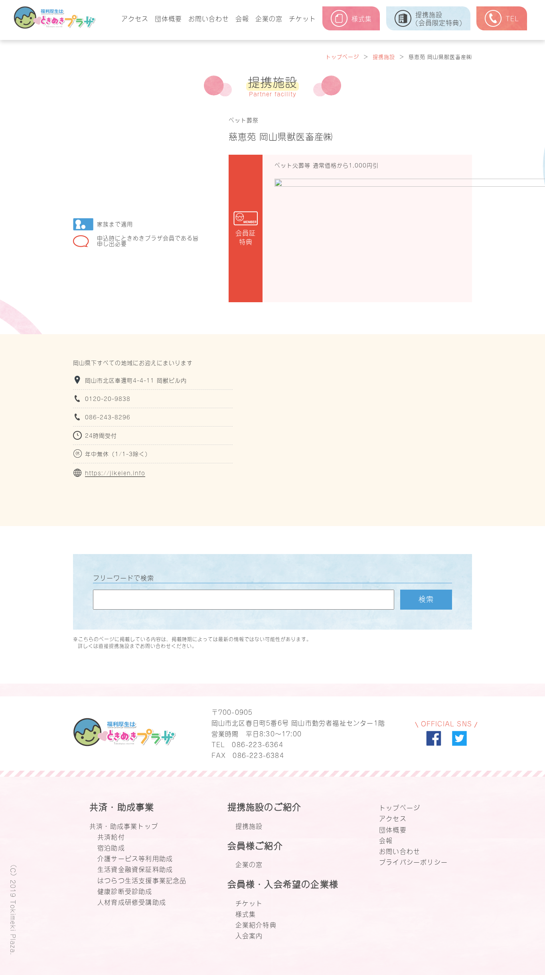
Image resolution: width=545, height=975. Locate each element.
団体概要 (168, 18)
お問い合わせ (208, 18)
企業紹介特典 (255, 924)
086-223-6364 (257, 744)
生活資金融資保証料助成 (135, 868)
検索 (426, 598)
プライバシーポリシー (413, 861)
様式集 (245, 913)
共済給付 (111, 836)
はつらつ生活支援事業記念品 (142, 879)
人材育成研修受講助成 (131, 901)
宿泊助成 (111, 847)
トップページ (342, 56)
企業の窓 (268, 18)
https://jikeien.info (115, 473)
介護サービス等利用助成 (135, 857)
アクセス (134, 18)
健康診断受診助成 (124, 890)
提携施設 (384, 56)
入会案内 (249, 935)
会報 (242, 18)
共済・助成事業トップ (123, 825)
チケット (302, 18)
